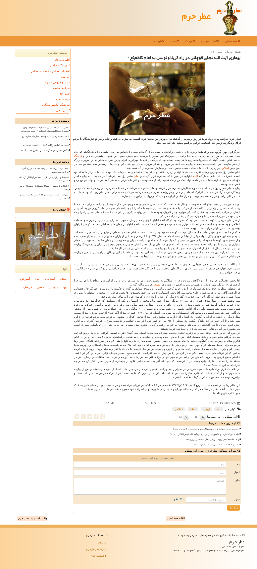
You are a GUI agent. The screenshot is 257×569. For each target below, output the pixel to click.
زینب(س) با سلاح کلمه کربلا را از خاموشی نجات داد (45, 145)
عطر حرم (196, 16)
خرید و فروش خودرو (57, 82)
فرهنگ (189, 41)
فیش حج (64, 93)
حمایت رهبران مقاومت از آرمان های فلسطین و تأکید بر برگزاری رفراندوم (206, 428)
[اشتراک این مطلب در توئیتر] (90, 416)
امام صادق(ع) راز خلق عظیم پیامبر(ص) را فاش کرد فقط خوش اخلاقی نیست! (204, 434)
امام (136, 176)
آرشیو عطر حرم (98, 555)
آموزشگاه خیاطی (59, 65)
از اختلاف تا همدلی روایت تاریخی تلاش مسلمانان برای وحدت (212, 439)
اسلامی (178, 409)
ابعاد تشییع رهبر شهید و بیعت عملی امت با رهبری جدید (45, 138)
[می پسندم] (203, 417)
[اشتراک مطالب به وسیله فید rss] (77, 416)
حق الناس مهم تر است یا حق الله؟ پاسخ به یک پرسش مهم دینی (44, 196)
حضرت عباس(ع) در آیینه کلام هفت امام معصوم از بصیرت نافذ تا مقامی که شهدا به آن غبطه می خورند (44, 129)
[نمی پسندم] (186, 417)
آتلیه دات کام (62, 59)
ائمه (195, 176)
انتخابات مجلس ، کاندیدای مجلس (50, 71)
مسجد (157, 284)
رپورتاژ (53, 287)
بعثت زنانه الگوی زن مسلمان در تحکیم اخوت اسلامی (215, 444)
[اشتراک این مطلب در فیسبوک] (96, 416)
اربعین (206, 409)
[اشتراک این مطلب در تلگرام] (102, 416)
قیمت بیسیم (63, 99)
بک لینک (65, 76)
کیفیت (157, 41)
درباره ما (102, 542)
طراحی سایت (61, 87)
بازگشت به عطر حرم (31, 518)
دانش (40, 287)
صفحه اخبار (174, 518)
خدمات (173, 41)
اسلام (225, 167)
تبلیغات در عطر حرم (96, 549)
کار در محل (63, 110)
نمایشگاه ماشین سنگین (56, 104)
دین (65, 287)
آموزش (25, 278)
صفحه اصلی (231, 41)
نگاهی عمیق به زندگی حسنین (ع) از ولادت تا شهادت (44, 150)
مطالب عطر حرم (208, 41)
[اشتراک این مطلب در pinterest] (83, 416)
